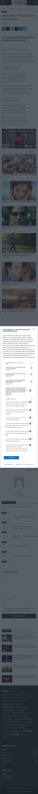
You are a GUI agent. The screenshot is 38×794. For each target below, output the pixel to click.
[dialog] (19, 397)
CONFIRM (11, 457)
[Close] (34, 330)
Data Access (19, 464)
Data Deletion (9, 464)
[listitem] (19, 363)
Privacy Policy (29, 464)
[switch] (30, 368)
